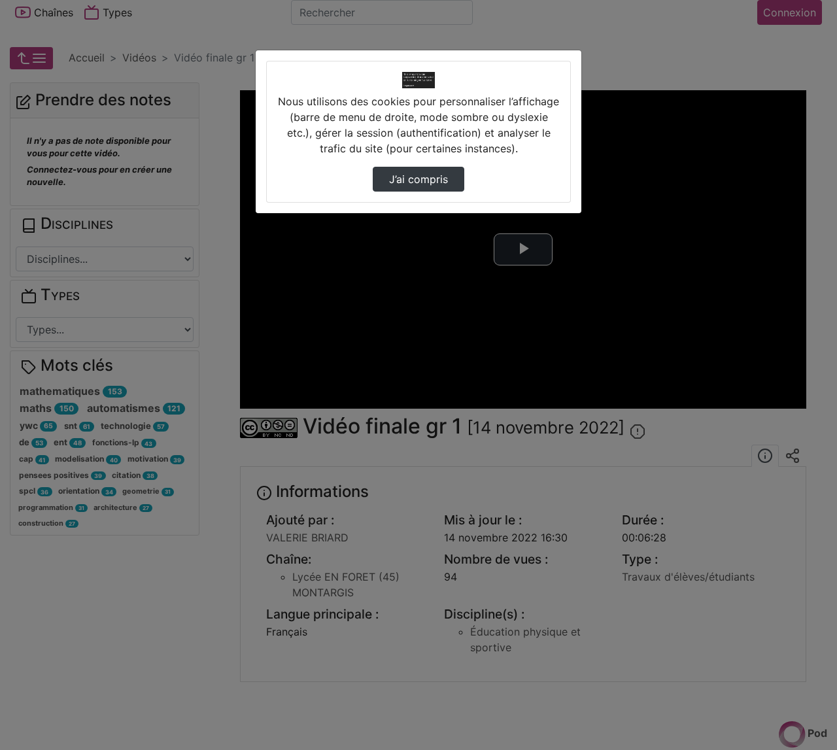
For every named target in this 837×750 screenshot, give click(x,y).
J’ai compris (418, 179)
